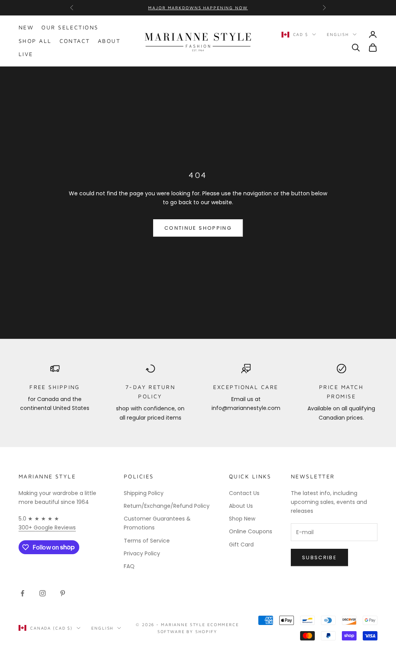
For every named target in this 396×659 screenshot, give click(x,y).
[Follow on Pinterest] (63, 593)
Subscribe (319, 557)
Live (26, 54)
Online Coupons (250, 531)
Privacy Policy (142, 553)
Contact (75, 41)
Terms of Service (147, 541)
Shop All (35, 41)
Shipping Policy (144, 493)
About (109, 41)
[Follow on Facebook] (22, 593)
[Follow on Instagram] (42, 593)
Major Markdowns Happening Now (198, 7)
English (338, 34)
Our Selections (69, 27)
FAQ (129, 566)
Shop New (242, 518)
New (26, 27)
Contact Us (244, 493)
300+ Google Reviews (47, 527)
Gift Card (241, 544)
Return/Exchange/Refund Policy (167, 506)
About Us (241, 506)
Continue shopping (198, 228)
